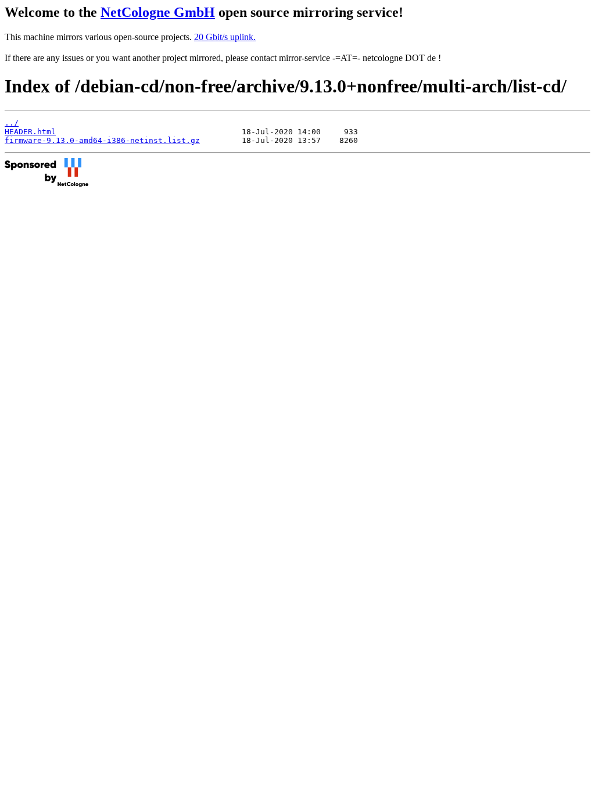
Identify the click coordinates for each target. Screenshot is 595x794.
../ (12, 123)
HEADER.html (30, 131)
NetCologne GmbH (158, 12)
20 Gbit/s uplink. (225, 37)
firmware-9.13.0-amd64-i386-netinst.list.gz (102, 140)
